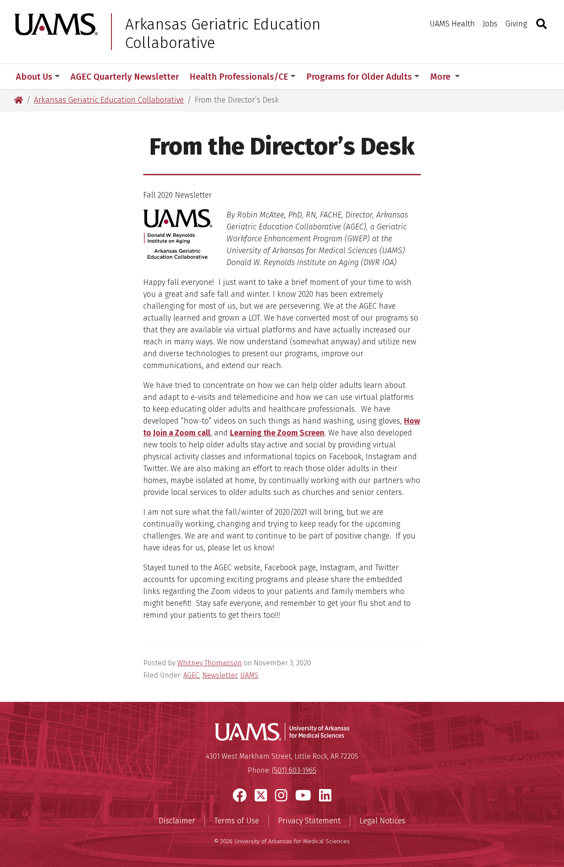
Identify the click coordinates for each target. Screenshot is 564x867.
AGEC (191, 675)
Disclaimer (177, 821)
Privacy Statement (309, 821)
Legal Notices (382, 821)
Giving (516, 24)
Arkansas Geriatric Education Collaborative (223, 33)
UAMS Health (452, 24)
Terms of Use (236, 821)
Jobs (490, 24)
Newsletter (219, 675)
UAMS (249, 675)
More (441, 76)
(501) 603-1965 (294, 770)
